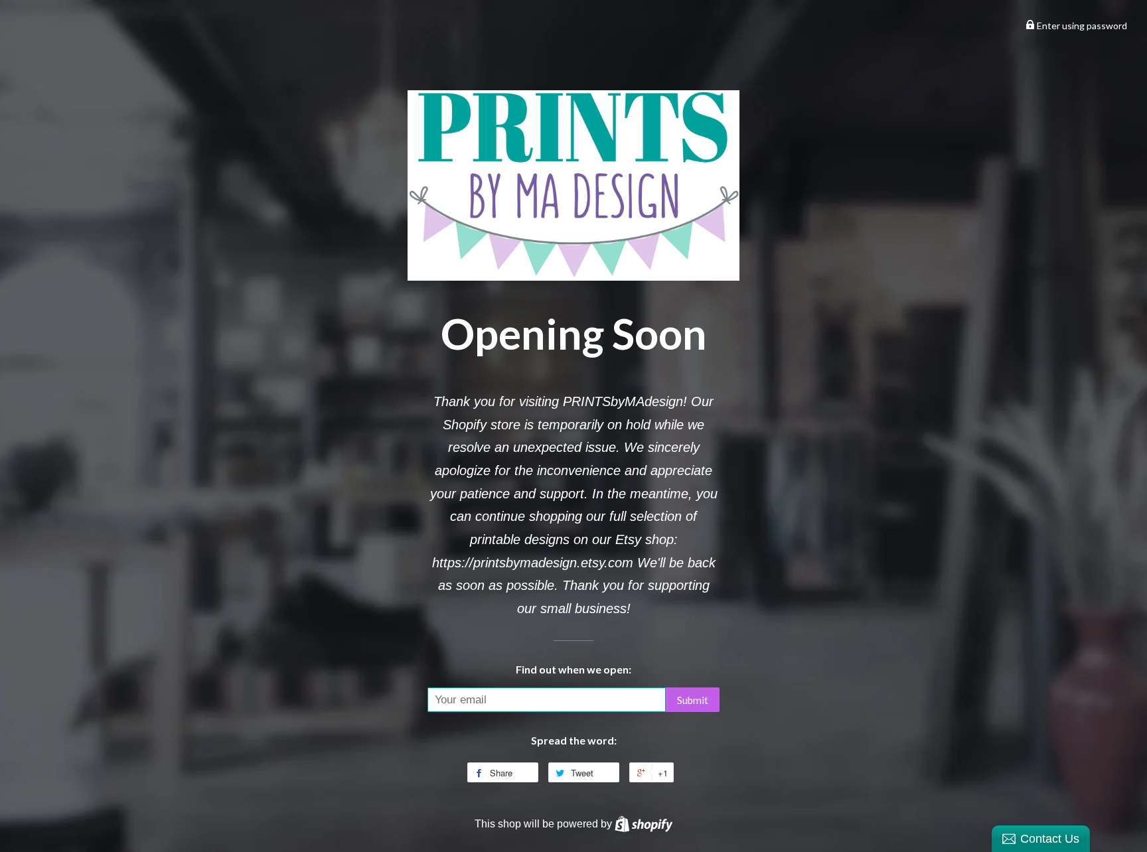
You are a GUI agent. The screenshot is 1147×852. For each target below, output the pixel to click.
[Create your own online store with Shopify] (643, 823)
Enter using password (1081, 25)
